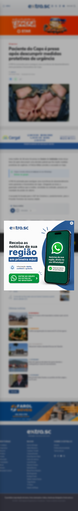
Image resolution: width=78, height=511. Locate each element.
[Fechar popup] (71, 223)
